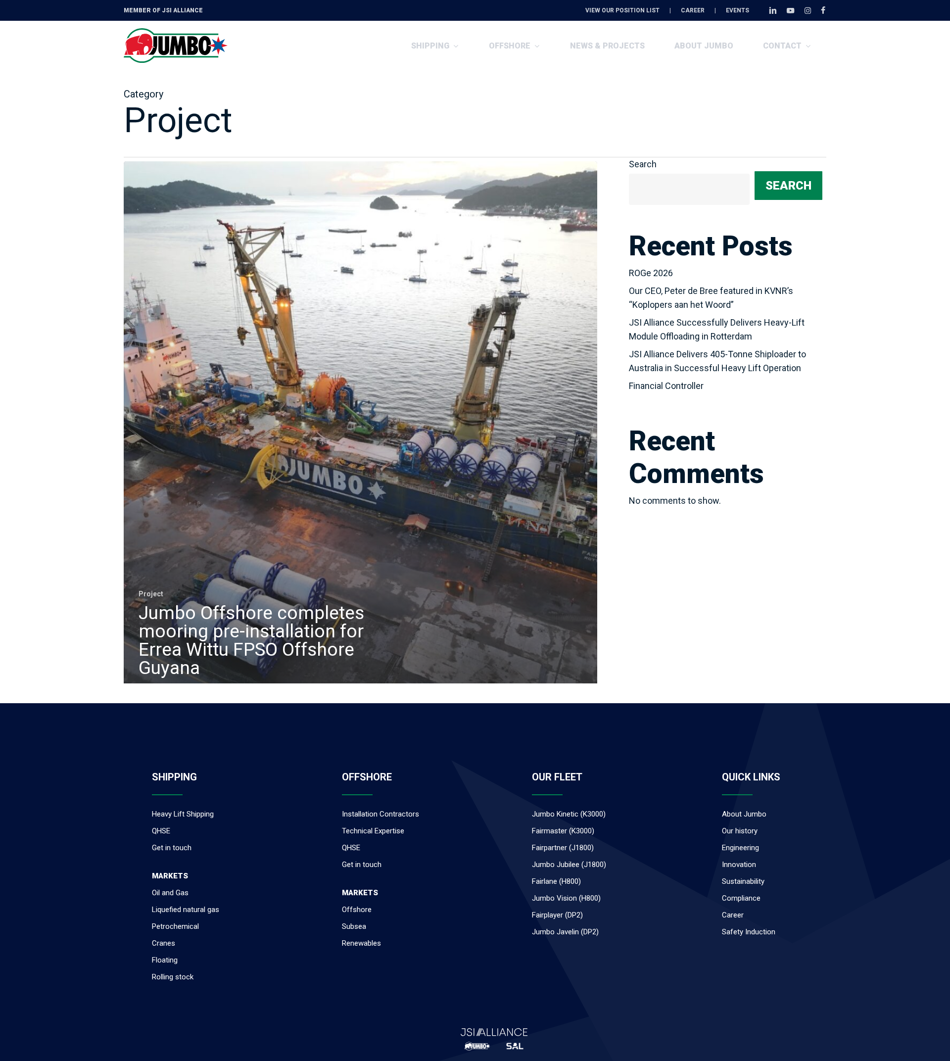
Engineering (740, 847)
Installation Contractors (380, 814)
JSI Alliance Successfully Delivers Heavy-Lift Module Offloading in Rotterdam (717, 329)
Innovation (739, 864)
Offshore (357, 909)
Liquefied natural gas (185, 909)
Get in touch (171, 847)
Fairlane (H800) (556, 881)
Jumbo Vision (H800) (566, 898)
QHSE (161, 830)
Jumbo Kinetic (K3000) (569, 814)
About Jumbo (744, 814)
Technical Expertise (373, 830)
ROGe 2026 (651, 273)
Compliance (741, 898)
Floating (165, 960)
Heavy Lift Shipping (183, 814)
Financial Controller (666, 386)
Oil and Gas (170, 892)
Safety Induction (748, 931)
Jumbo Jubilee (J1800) (569, 864)
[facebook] (823, 10)
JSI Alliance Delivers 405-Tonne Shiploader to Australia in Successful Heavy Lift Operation (717, 361)
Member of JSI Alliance (163, 10)
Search (643, 164)
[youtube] (791, 10)
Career (733, 915)
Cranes (163, 943)
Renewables (361, 943)
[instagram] (808, 10)
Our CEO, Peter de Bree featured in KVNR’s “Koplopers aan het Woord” (711, 298)
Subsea (354, 926)
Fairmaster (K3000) (563, 830)
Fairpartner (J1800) (563, 847)
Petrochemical (175, 926)
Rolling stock (172, 976)
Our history (740, 830)
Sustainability (743, 881)
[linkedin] (773, 10)
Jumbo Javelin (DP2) (565, 931)
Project (151, 594)
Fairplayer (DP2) (557, 915)
